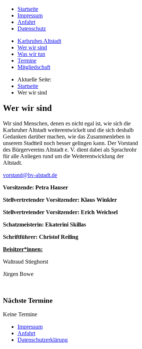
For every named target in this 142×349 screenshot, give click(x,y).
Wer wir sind (32, 47)
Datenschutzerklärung (42, 340)
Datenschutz (31, 28)
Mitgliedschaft (33, 67)
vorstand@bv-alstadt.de (30, 175)
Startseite (27, 9)
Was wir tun (31, 54)
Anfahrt (26, 22)
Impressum (30, 15)
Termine (26, 60)
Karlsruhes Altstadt (39, 41)
